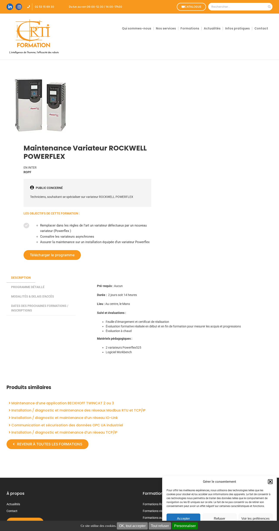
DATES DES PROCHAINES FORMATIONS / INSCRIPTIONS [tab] (39, 308)
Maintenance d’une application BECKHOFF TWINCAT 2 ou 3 (62, 403)
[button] (270, 481)
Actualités (13, 504)
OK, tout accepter (132, 526)
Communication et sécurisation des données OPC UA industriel (66, 425)
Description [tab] (21, 277)
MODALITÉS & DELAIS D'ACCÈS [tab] (32, 296)
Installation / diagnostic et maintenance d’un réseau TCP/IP (63, 432)
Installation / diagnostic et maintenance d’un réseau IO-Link (64, 417)
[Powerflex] (70, 105)
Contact (12, 511)
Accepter (183, 518)
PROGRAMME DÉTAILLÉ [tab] (27, 287)
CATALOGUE (193, 6)
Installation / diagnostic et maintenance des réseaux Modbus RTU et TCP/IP (77, 410)
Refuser (219, 518)
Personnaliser (185, 526)
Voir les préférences (255, 518)
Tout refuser (160, 526)
